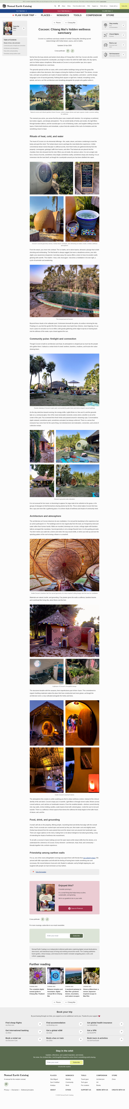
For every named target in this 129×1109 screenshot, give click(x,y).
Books (98, 1085)
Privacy (6, 1090)
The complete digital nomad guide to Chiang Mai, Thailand (36, 991)
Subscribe (76, 936)
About (53, 1090)
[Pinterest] (6, 1084)
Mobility (68, 1079)
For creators (85, 1085)
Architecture (100, 1079)
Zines (114, 1079)
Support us (86, 1090)
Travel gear (85, 1079)
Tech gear (84, 1082)
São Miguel (54, 1079)
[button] (124, 6)
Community (69, 1082)
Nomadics (70, 1075)
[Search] (55, 6)
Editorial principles (27, 1090)
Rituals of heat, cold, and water (12, 43)
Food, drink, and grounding (11, 51)
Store (114, 1075)
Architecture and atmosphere (11, 48)
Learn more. (41, 956)
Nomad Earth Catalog (66, 1095)
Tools (83, 1075)
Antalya (52, 1085)
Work (67, 1085)
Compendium (101, 1075)
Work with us (102, 1090)
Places (53, 1075)
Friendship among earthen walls (12, 53)
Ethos (68, 1090)
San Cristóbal (54, 1082)
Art (97, 1082)
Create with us (118, 1090)
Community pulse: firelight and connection (14, 45)
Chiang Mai (33, 986)
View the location (41, 872)
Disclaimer (15, 1090)
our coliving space (89, 858)
